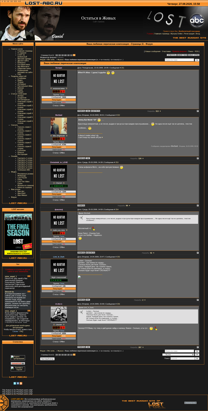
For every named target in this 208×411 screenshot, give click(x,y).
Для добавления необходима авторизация (18, 326)
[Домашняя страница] (87, 300)
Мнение (21, 88)
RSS (196, 51)
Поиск (190, 51)
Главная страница (161, 34)
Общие (20, 92)
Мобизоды (22, 176)
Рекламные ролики (25, 174)
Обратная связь (24, 68)
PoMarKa (60, 57)
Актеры (21, 96)
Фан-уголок (15, 189)
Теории (20, 82)
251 (122, 68)
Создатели (22, 98)
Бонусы (21, 152)
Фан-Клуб (21, 193)
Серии (20, 90)
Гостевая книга (24, 64)
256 (118, 304)
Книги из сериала (25, 187)
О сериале (22, 53)
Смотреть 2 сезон (25, 160)
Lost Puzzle (22, 178)
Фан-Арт (21, 191)
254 (117, 209)
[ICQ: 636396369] (87, 347)
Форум (14, 197)
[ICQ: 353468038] (87, 111)
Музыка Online (176, 34)
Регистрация (189, 34)
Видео (20, 80)
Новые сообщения (152, 51)
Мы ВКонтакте (23, 66)
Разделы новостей (18, 76)
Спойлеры (22, 78)
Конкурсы (22, 63)
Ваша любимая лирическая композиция (80, 59)
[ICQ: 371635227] (87, 158)
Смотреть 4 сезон (25, 164)
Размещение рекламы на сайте (25, 71)
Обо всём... (51, 59)
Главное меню (17, 49)
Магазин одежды (24, 59)
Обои (20, 180)
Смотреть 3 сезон (25, 162)
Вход (198, 34)
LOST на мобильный (22, 56)
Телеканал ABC (24, 170)
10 (71, 55)
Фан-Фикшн (22, 195)
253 (117, 162)
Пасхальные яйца (25, 86)
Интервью (22, 84)
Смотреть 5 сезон (25, 166)
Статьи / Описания (19, 94)
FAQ (19, 74)
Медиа (13, 172)
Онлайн (14, 156)
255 (118, 257)
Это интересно (24, 100)
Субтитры (22, 150)
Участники (166, 51)
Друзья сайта (23, 61)
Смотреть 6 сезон (25, 168)
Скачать (14, 125)
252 (118, 115)
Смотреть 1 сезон (25, 158)
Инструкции (22, 154)
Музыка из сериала (25, 185)
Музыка (60, 59)
